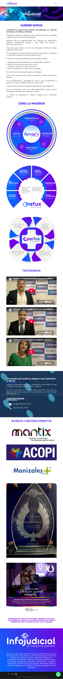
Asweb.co (26, 676)
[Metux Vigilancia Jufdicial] (31, 211)
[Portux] (31, 264)
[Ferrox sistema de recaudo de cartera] (31, 159)
